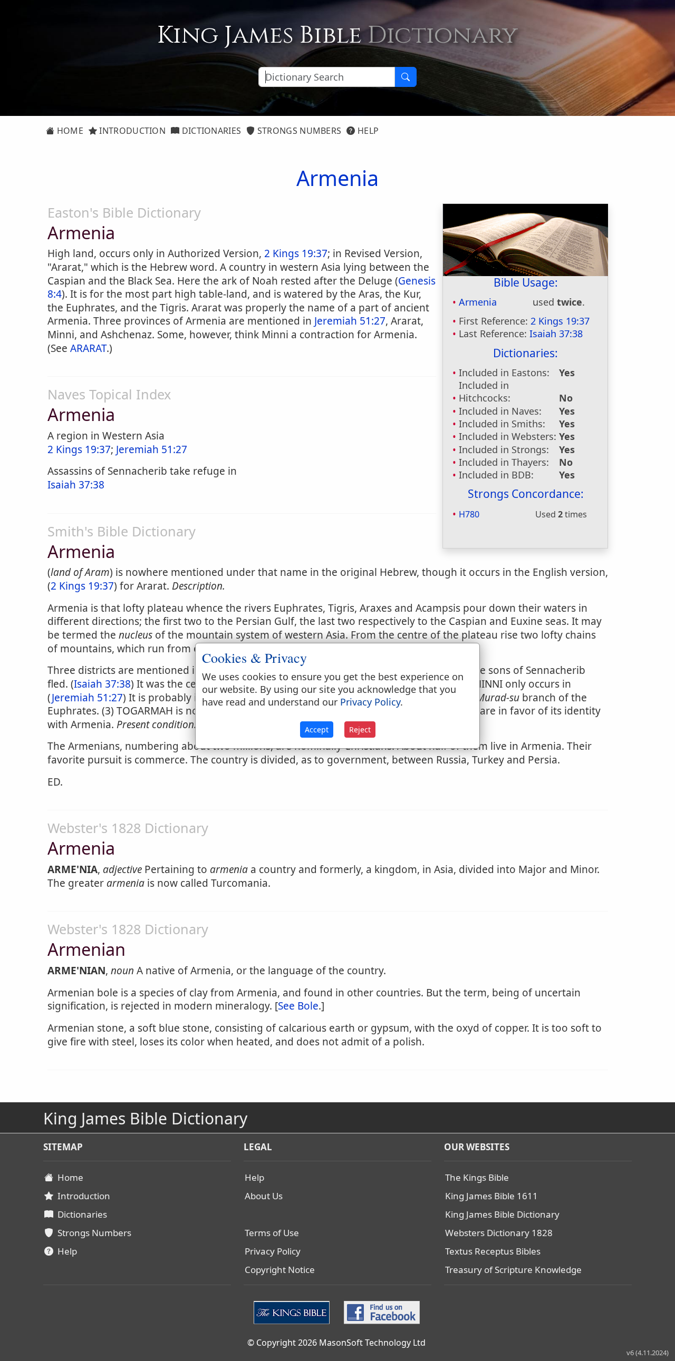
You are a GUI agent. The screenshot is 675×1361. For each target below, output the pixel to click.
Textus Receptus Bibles (493, 1251)
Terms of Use (272, 1233)
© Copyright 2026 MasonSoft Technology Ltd (336, 1342)
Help (367, 130)
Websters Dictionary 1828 (499, 1233)
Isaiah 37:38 (556, 333)
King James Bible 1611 (491, 1196)
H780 (469, 514)
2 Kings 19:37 (560, 321)
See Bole (298, 1006)
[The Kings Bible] (294, 1311)
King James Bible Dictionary (502, 1214)
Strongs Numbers (298, 130)
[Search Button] (405, 77)
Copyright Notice (280, 1270)
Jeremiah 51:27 (349, 321)
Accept (317, 729)
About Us (264, 1196)
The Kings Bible (477, 1177)
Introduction (131, 130)
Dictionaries (210, 130)
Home (68, 130)
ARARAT (88, 348)
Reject (360, 729)
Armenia (478, 302)
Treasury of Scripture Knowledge (513, 1270)
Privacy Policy (273, 1251)
